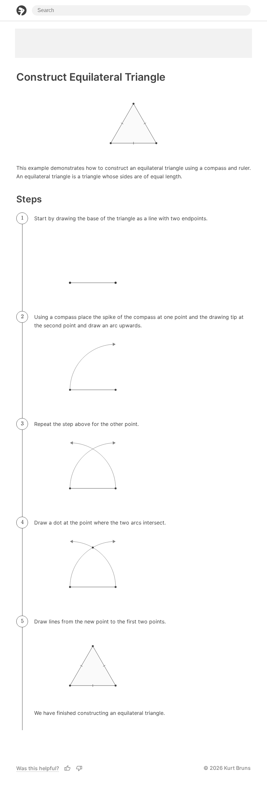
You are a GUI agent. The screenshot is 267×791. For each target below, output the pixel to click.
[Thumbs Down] (79, 768)
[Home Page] (21, 10)
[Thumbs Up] (67, 768)
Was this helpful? (37, 768)
